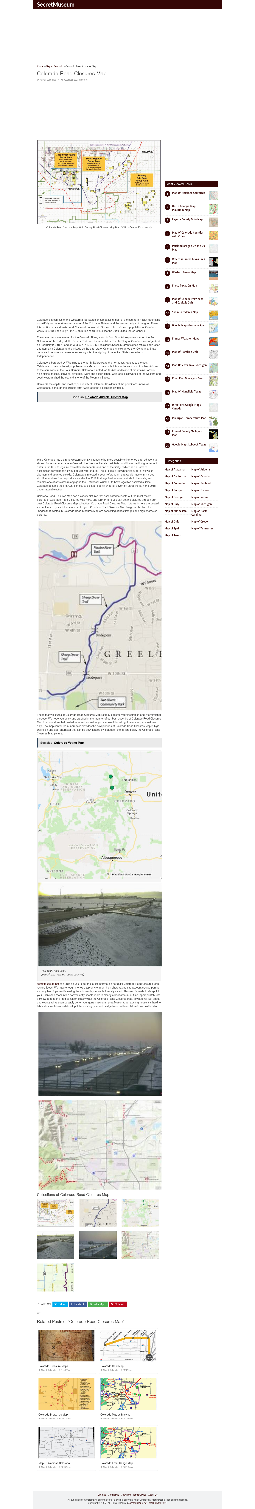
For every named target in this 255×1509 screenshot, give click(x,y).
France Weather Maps (185, 338)
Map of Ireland (200, 497)
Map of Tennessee (202, 528)
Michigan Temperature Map (189, 418)
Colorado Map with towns (115, 1414)
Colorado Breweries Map (53, 1414)
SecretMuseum (55, 4)
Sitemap (102, 1494)
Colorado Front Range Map (116, 1463)
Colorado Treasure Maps (53, 1366)
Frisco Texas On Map (184, 285)
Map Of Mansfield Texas (186, 391)
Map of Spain (173, 528)
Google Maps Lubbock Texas (189, 444)
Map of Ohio (172, 521)
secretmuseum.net (48, 984)
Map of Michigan (201, 504)
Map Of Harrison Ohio (185, 352)
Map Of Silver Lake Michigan (189, 365)
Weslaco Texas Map (184, 272)
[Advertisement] (127, 38)
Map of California (175, 476)
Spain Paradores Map (185, 312)
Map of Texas (173, 535)
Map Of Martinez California (188, 193)
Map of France (200, 490)
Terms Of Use (139, 1494)
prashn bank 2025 (158, 1502)
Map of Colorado (48, 80)
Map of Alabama (175, 469)
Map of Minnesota (176, 511)
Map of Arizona (200, 469)
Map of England (201, 483)
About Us (153, 1494)
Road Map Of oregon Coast (188, 378)
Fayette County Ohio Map (187, 219)
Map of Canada (200, 476)
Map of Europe (173, 490)
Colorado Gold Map (112, 1366)
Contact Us (113, 1494)
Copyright (126, 1494)
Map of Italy (172, 504)
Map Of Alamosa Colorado (54, 1463)
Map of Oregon (200, 521)
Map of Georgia (174, 497)
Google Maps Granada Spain (189, 325)
